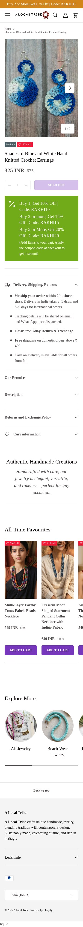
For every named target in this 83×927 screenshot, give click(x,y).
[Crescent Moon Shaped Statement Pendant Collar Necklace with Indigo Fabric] (58, 570)
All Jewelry (21, 748)
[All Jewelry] (21, 726)
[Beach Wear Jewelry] (58, 726)
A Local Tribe (20, 910)
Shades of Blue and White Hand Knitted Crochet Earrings (36, 32)
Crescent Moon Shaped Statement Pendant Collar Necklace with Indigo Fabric (56, 616)
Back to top (41, 790)
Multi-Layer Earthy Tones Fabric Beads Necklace (20, 610)
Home (8, 28)
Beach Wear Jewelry (57, 751)
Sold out (56, 185)
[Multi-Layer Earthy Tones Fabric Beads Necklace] (21, 570)
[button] (76, 15)
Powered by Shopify (41, 910)
